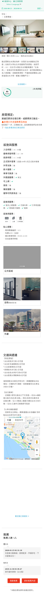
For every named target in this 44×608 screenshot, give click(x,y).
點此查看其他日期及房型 (15, 128)
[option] (22, 257)
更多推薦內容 (30, 581)
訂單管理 (19, 1)
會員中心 (8, 1)
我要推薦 (13, 581)
